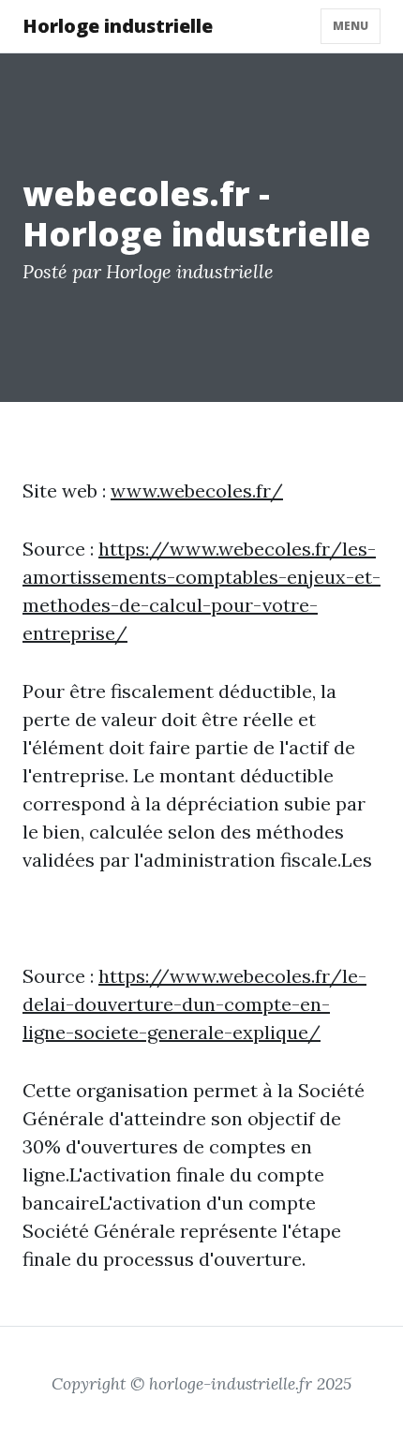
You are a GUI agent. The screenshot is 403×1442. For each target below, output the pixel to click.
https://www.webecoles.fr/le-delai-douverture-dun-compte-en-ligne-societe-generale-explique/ (194, 1004)
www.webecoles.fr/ (197, 490)
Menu (350, 26)
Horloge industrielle (117, 25)
